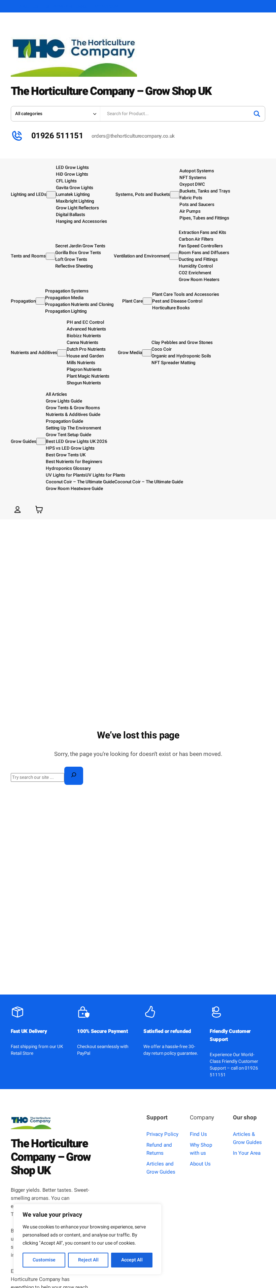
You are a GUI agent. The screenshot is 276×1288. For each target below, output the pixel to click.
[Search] (257, 113)
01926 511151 (57, 136)
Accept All (132, 1259)
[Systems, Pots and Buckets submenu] (174, 194)
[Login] (17, 509)
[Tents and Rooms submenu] (50, 256)
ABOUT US (28, 6)
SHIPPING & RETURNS (66, 6)
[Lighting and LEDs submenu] (51, 194)
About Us (200, 1164)
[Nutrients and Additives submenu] (62, 352)
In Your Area (247, 1153)
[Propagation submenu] (40, 301)
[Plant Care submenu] (147, 301)
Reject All (88, 1259)
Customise (44, 1259)
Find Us (198, 1134)
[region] (87, 1239)
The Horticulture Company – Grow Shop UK (111, 91)
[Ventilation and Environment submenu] (174, 256)
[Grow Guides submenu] (41, 441)
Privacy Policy (162, 1134)
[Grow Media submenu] (146, 352)
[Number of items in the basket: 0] (39, 509)
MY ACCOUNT (107, 6)
